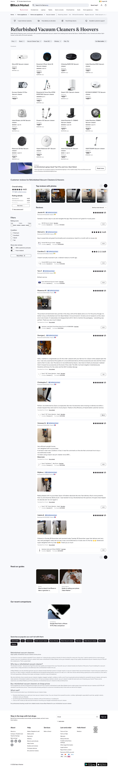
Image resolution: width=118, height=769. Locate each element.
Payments (30, 736)
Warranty (62, 736)
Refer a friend (47, 731)
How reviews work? (18, 209)
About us (13, 731)
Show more (41, 457)
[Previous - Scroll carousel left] (101, 185)
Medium (79, 731)
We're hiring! (14, 738)
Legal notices (64, 747)
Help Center (30, 743)
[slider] (12, 225)
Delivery (29, 738)
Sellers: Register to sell (33, 731)
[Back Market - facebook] (19, 741)
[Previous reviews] (101, 557)
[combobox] (14, 41)
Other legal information (66, 745)
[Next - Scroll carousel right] (105, 185)
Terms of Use (64, 731)
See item (56, 223)
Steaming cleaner (63, 14)
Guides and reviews (32, 746)
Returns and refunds (32, 741)
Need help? (94, 5)
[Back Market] (20, 5)
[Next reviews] (105, 557)
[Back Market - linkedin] (15, 741)
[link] (100, 168)
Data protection (64, 738)
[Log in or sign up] (101, 5)
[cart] (105, 5)
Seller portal (30, 734)
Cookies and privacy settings (65, 741)
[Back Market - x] (12, 745)
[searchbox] (61, 5)
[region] (71, 196)
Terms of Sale (64, 734)
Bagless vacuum (89, 14)
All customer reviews (33, 750)
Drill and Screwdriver (78, 14)
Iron (70, 14)
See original (52, 322)
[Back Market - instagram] (12, 741)
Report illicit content (65, 750)
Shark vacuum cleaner (101, 14)
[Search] (33, 5)
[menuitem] (34, 10)
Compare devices (32, 748)
